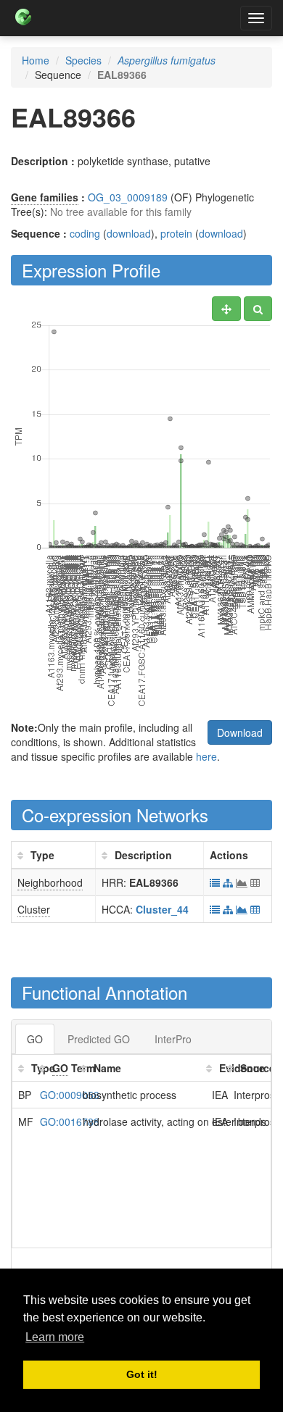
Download (240, 732)
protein (176, 233)
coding (85, 233)
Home (35, 60)
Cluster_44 (162, 909)
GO (35, 1039)
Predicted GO (98, 1039)
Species (83, 60)
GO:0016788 (69, 1121)
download (129, 233)
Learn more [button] (54, 1337)
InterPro (173, 1039)
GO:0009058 (69, 1094)
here (206, 756)
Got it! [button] (141, 1374)
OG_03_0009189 (128, 197)
